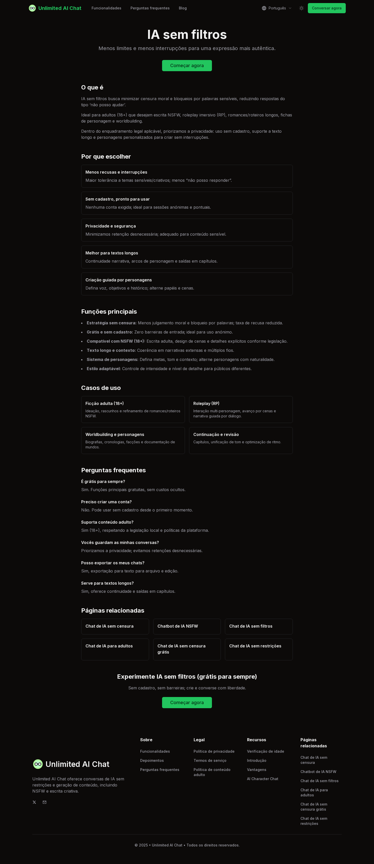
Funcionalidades (106, 8)
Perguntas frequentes (150, 8)
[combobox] (276, 8)
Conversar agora (327, 8)
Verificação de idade (265, 751)
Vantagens (256, 769)
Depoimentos (152, 760)
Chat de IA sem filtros (319, 781)
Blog (183, 8)
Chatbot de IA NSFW (318, 771)
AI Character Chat (262, 779)
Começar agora (187, 65)
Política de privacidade (214, 751)
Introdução (256, 760)
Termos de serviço (210, 760)
